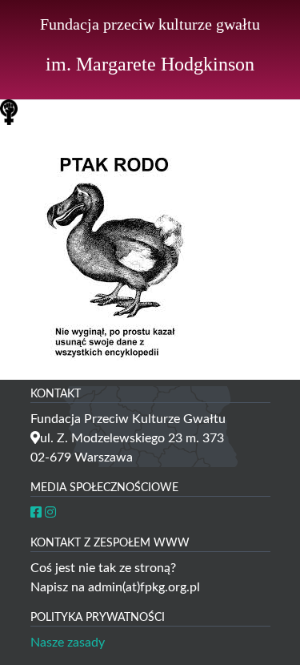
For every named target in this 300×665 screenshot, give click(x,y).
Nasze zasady (67, 642)
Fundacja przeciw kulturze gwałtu (150, 24)
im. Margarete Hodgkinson (150, 64)
